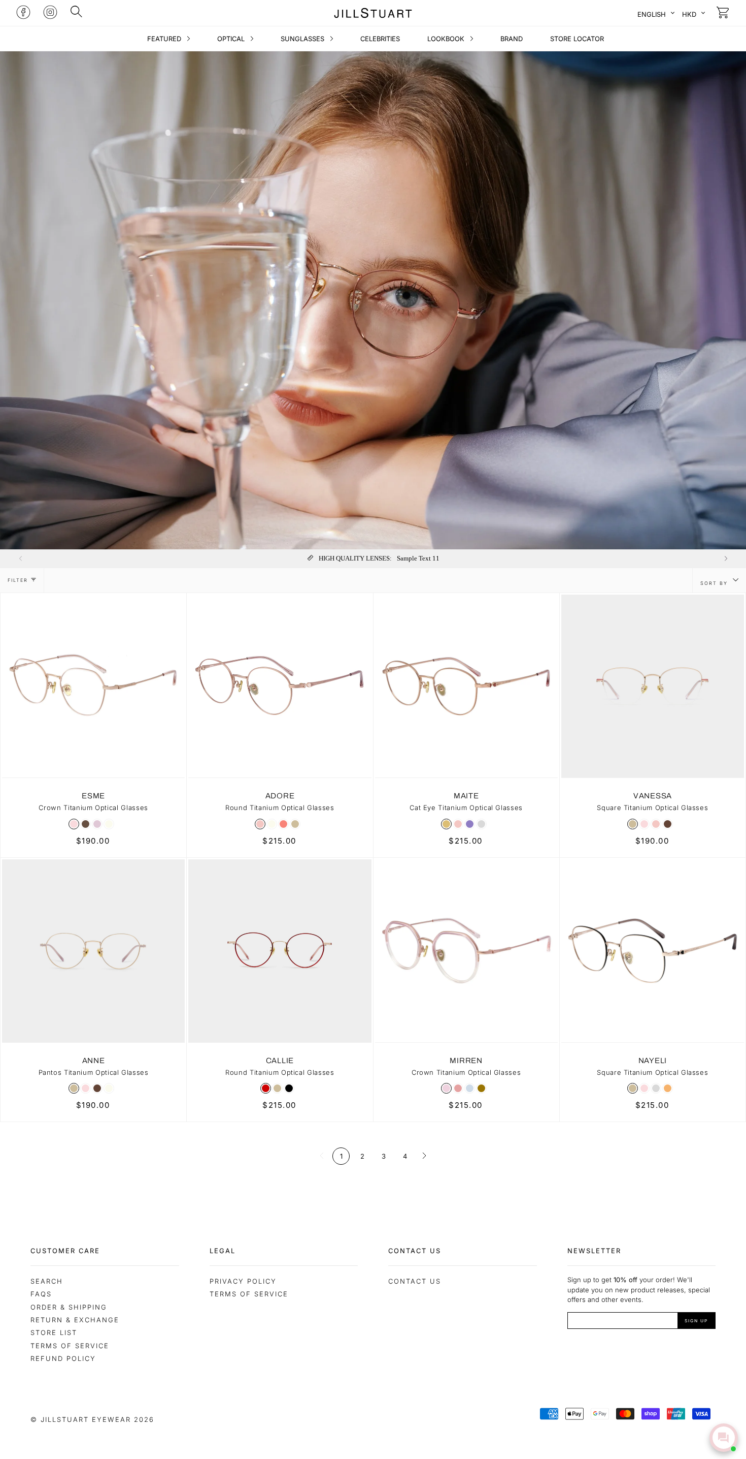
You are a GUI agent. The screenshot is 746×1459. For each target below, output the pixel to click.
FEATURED (165, 39)
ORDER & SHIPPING (68, 1307)
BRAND (511, 39)
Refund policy (63, 1358)
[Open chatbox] (723, 1437)
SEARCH (46, 1281)
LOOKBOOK (446, 39)
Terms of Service (69, 1346)
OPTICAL (232, 39)
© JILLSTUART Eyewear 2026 (92, 1419)
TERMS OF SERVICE (249, 1294)
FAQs (41, 1294)
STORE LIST (53, 1332)
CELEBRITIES (380, 39)
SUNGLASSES (303, 39)
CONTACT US (414, 1281)
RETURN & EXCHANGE (74, 1320)
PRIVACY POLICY (243, 1281)
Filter (18, 580)
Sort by (715, 583)
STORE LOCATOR (577, 39)
